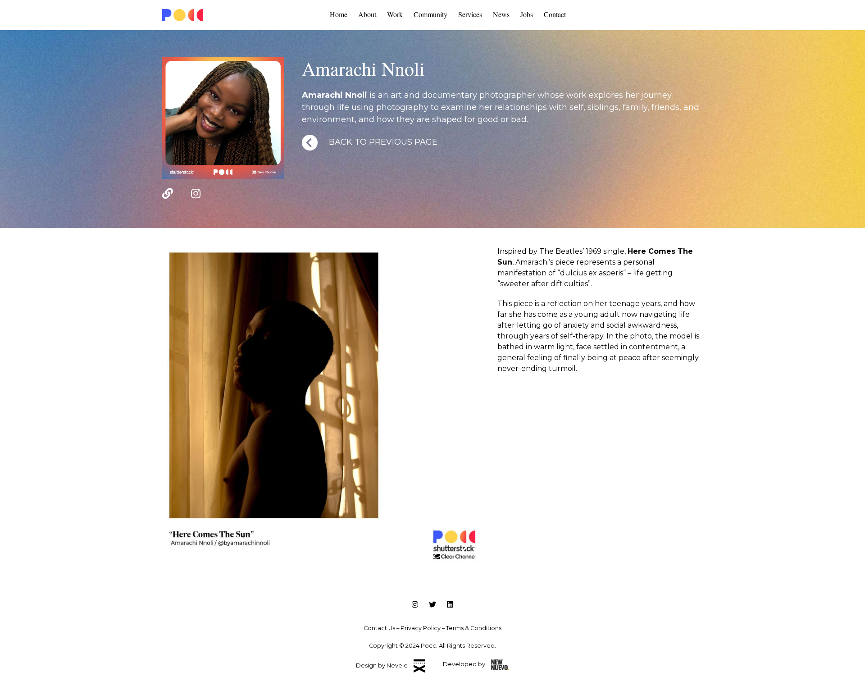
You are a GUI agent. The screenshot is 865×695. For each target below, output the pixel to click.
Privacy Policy (421, 628)
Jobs (526, 14)
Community (430, 14)
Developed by (465, 664)
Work (395, 14)
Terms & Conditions (473, 628)
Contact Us (379, 628)
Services (470, 14)
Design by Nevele (382, 665)
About (367, 14)
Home (338, 14)
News (501, 14)
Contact (555, 14)
